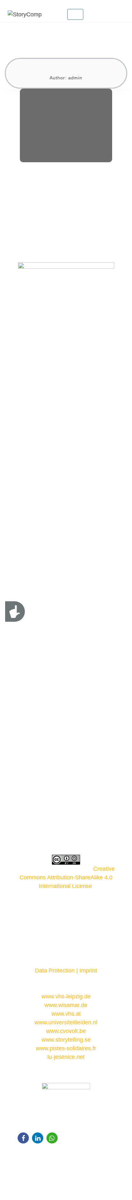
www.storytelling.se (66, 1039)
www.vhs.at (66, 1014)
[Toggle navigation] (75, 14)
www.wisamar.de (66, 1005)
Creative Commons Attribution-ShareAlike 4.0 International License (67, 877)
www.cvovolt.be (66, 1031)
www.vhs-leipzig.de (66, 996)
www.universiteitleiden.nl (66, 1022)
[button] (23, 1138)
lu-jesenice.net (66, 1057)
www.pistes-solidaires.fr (66, 1048)
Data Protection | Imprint (66, 970)
